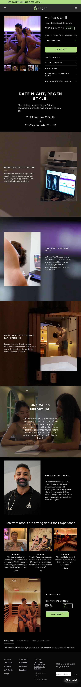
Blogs (6, 674)
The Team (8, 663)
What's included (52, 57)
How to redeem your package (58, 81)
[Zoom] (8, 59)
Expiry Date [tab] (9, 641)
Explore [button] (7, 659)
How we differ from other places (57, 75)
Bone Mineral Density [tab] (40, 641)
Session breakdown (53, 63)
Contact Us (23, 663)
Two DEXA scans (54, 40)
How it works (51, 68)
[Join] (74, 674)
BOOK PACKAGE (57, 614)
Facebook (23, 670)
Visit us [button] (37, 659)
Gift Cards (8, 670)
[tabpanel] (40, 647)
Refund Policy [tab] (22, 641)
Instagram (23, 666)
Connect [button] (23, 659)
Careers (7, 666)
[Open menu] (7, 8)
